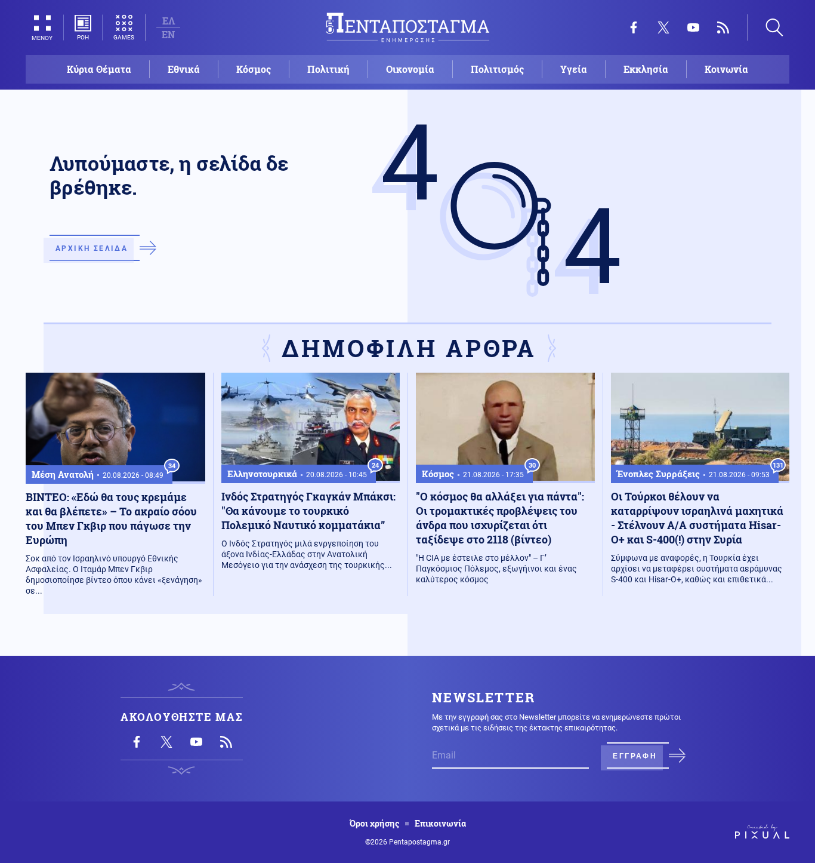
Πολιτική (328, 69)
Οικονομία (410, 69)
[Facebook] (634, 27)
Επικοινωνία (440, 823)
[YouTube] (693, 27)
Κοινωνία (726, 69)
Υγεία (573, 69)
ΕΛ (168, 20)
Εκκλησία (645, 69)
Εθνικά (184, 69)
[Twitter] (663, 27)
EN (168, 34)
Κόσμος (253, 69)
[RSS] (723, 27)
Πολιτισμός (497, 69)
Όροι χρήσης (374, 823)
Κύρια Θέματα (99, 69)
